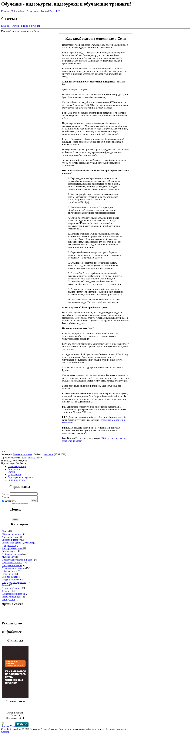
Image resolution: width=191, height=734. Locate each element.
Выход (44, 11)
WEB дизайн (8, 599)
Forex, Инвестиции (11, 596)
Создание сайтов (10, 579)
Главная (5, 11)
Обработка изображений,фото (17, 559)
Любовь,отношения (12, 554)
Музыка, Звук (9, 557)
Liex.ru (5, 531)
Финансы (6, 591)
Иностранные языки (12, 548)
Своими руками (10, 576)
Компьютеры (8, 551)
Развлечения (8, 574)
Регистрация (33, 11)
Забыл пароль (16, 503)
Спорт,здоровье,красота (14, 582)
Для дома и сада (10, 545)
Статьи (15, 26)
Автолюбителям (10, 537)
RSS (58, 11)
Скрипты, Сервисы (11, 588)
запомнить (10, 501)
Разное (5, 585)
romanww (48, 454)
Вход (51, 11)
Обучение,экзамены (12, 562)
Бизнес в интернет (30, 26)
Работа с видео (9, 571)
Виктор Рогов (35, 457)
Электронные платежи (13, 594)
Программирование (12, 565)
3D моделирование (11, 534)
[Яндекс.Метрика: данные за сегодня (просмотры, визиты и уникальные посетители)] (8, 724)
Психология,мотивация (14, 568)
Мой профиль (18, 11)
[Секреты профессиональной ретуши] (15, 697)
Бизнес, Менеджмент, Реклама (17, 542)
